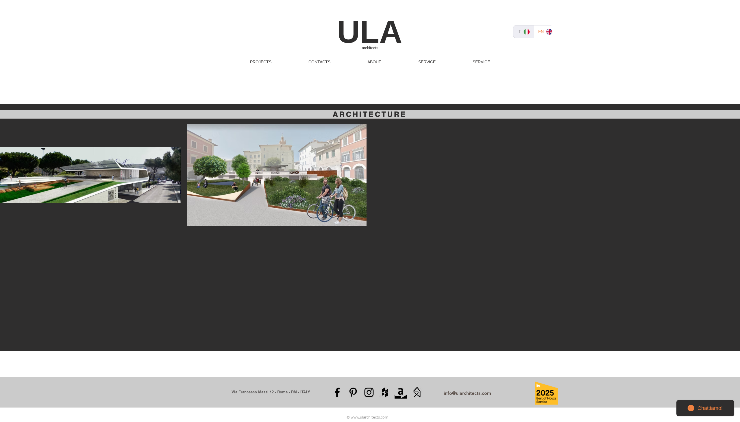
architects (370, 48)
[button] (261, 62)
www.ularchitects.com (369, 417)
